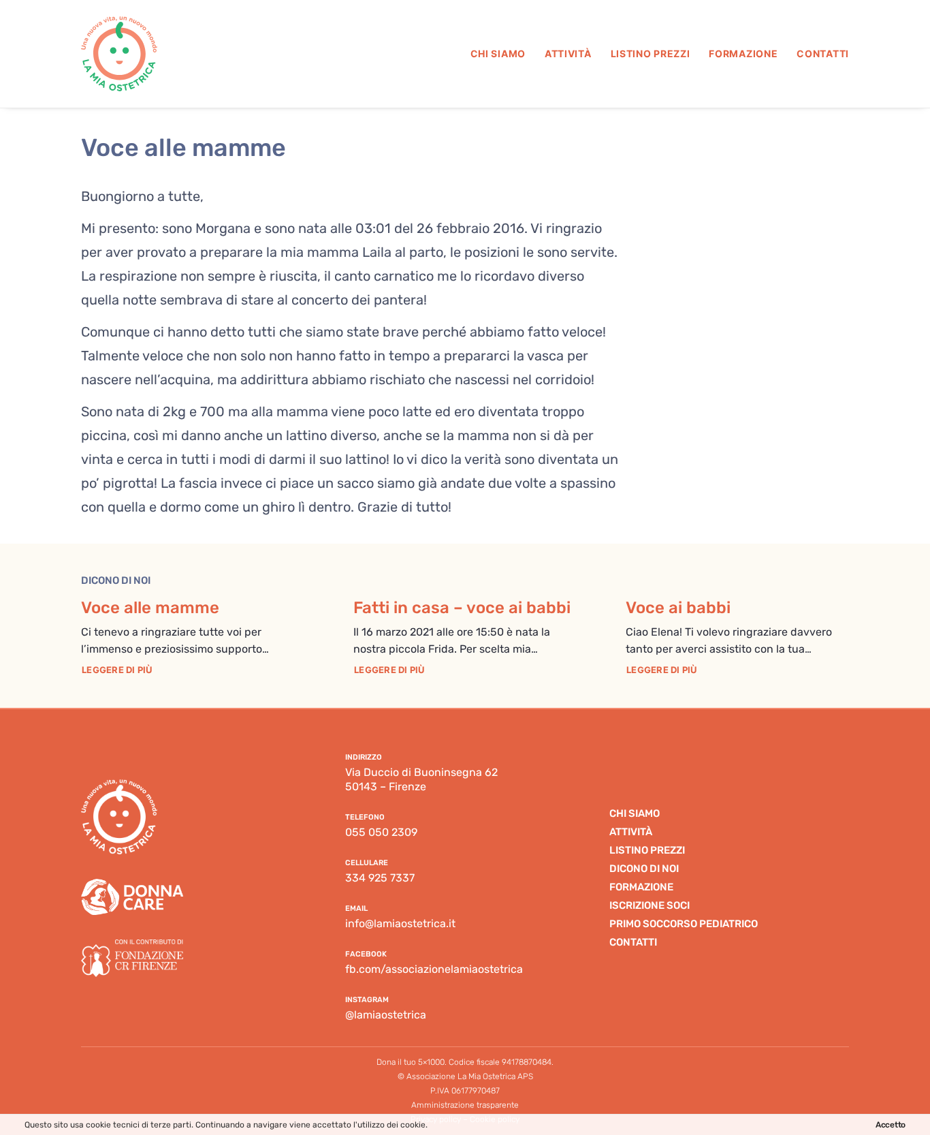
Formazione (743, 53)
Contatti (823, 53)
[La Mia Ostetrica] (119, 53)
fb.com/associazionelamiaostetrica (434, 969)
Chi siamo (498, 53)
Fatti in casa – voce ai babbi (462, 607)
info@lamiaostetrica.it (400, 923)
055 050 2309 (381, 832)
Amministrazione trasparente (465, 1105)
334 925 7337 (380, 877)
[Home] (119, 816)
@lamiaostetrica (385, 1014)
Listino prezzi (650, 53)
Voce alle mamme (150, 607)
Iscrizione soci (649, 905)
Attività (568, 53)
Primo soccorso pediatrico (683, 924)
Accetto (890, 1125)
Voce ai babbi (678, 607)
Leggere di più (117, 669)
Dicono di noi (644, 868)
